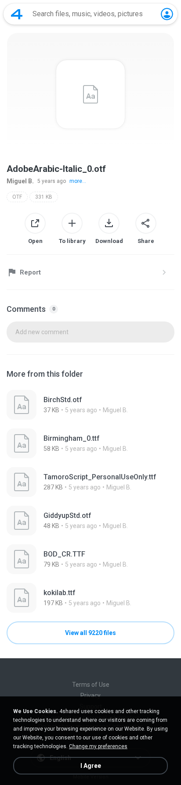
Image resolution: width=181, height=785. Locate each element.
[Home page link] (17, 14)
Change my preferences (98, 746)
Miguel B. (20, 181)
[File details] (90, 405)
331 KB (43, 197)
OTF (17, 197)
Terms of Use (90, 684)
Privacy (90, 695)
